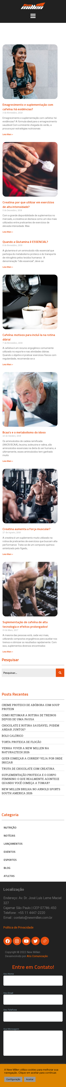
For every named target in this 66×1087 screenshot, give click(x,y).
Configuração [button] (13, 1079)
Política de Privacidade (18, 927)
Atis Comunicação (37, 956)
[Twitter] (35, 941)
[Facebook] (7, 941)
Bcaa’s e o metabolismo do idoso (24, 432)
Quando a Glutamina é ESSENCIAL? (25, 241)
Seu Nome (8, 974)
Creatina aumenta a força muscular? (26, 529)
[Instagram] (17, 941)
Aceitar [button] (30, 1079)
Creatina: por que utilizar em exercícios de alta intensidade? (28, 204)
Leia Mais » (8, 134)
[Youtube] (26, 941)
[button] (33, 16)
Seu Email (8, 993)
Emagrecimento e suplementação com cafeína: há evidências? (28, 106)
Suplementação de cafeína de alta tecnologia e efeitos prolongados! (25, 624)
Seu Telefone (10, 1010)
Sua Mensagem (11, 1029)
